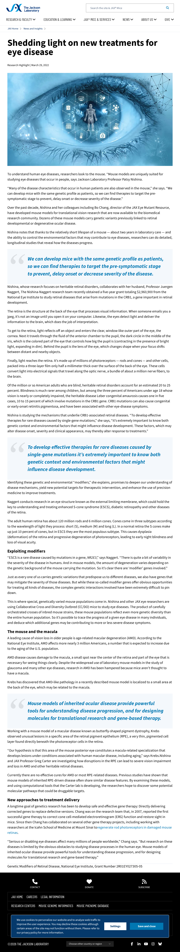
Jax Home (17, 897)
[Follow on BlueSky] (160, 944)
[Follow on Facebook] (132, 944)
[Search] (167, 8)
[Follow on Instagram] (153, 944)
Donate (89, 887)
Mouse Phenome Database (93, 906)
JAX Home (13, 28)
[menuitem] (21, 19)
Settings (115, 926)
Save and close (147, 926)
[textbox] (130, 8)
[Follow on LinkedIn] (139, 944)
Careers (32, 897)
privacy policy (29, 933)
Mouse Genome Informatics (56, 906)
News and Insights (33, 28)
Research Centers (23, 906)
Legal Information (52, 897)
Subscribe (144, 887)
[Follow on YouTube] (146, 944)
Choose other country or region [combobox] (85, 944)
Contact (35, 887)
